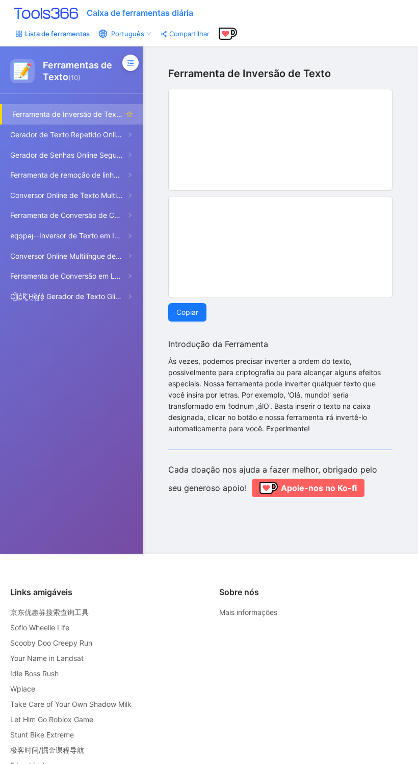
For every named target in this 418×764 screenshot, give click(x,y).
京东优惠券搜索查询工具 (49, 612)
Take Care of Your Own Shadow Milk (71, 704)
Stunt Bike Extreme (42, 734)
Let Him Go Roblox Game (51, 719)
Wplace (22, 688)
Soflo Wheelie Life (39, 627)
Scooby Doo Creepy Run (51, 642)
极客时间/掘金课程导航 (47, 750)
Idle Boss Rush (34, 673)
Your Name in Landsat (47, 658)
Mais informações (248, 612)
